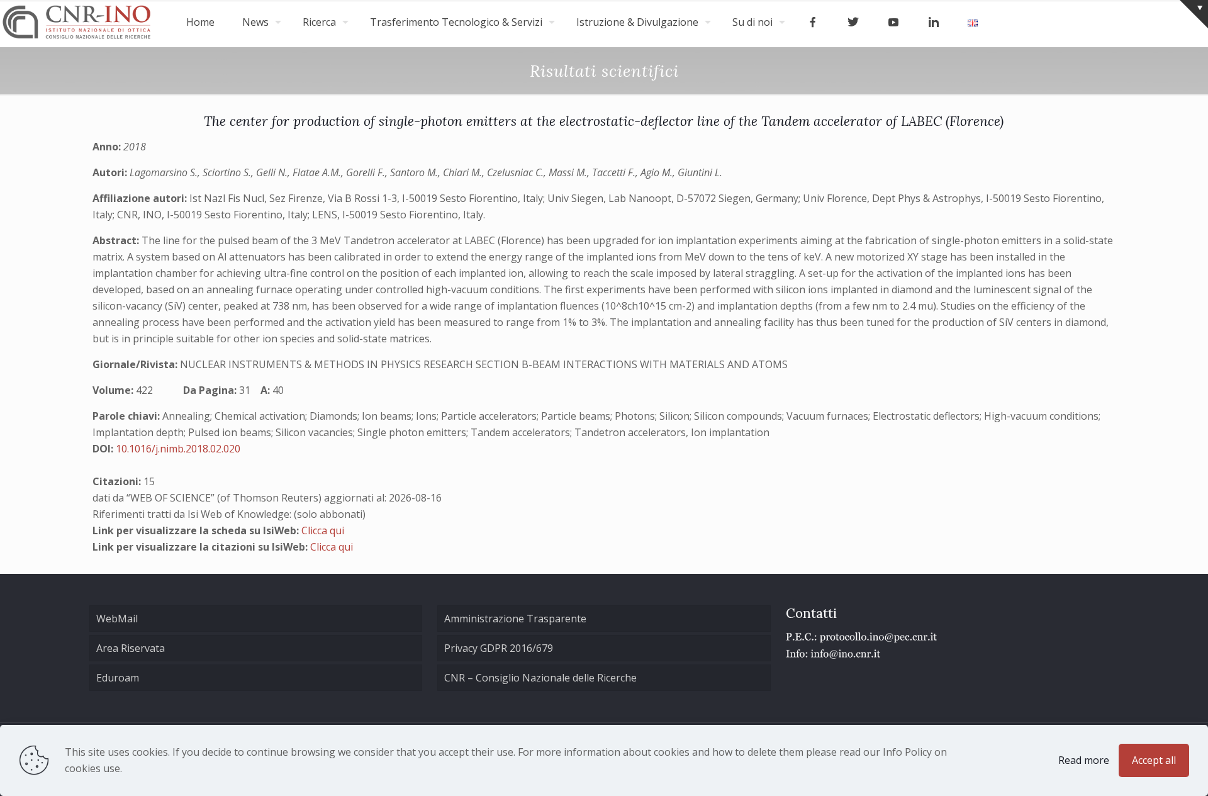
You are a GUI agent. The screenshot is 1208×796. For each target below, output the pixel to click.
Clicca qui (322, 530)
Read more (1083, 760)
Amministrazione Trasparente (515, 618)
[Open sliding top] (1194, 14)
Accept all (1154, 760)
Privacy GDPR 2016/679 (498, 648)
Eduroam (117, 678)
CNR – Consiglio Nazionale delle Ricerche (540, 678)
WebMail (117, 618)
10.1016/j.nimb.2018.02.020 (178, 449)
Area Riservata (130, 648)
